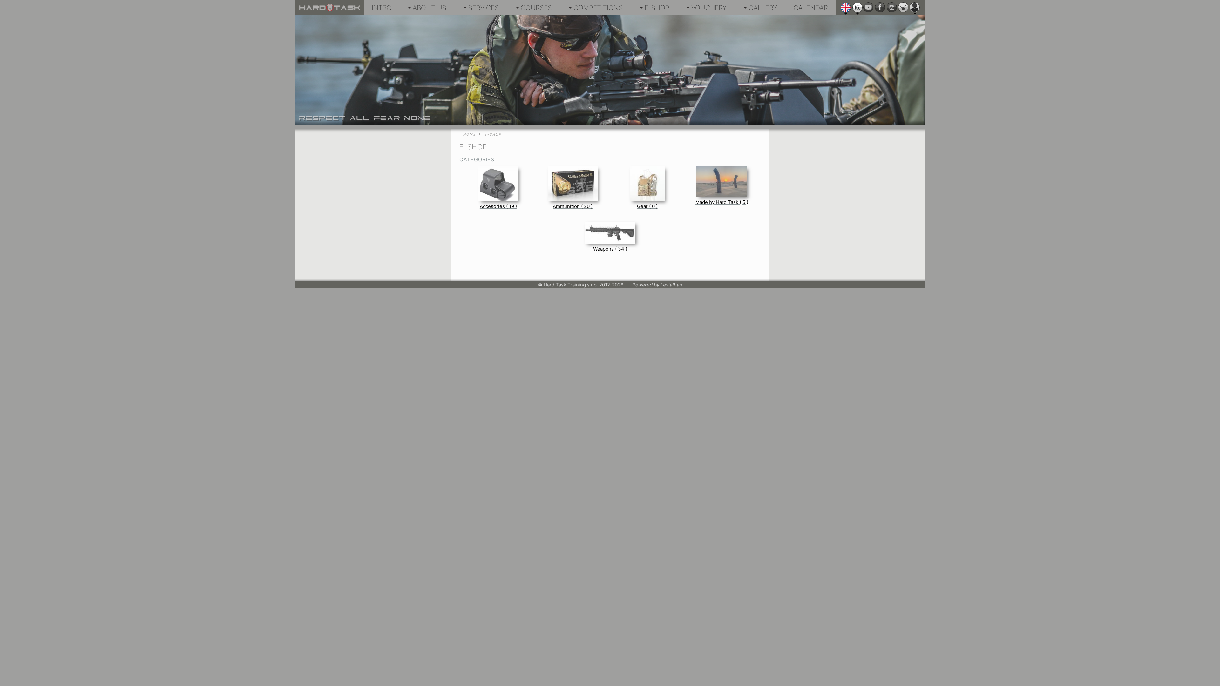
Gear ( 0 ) (647, 206)
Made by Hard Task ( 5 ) (721, 202)
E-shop (657, 8)
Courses (536, 8)
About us (429, 8)
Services (483, 8)
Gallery (763, 8)
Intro (382, 8)
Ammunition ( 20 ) (573, 206)
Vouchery (709, 8)
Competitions (598, 8)
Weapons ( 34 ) (610, 249)
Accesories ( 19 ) (498, 206)
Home (469, 134)
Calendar (811, 8)
